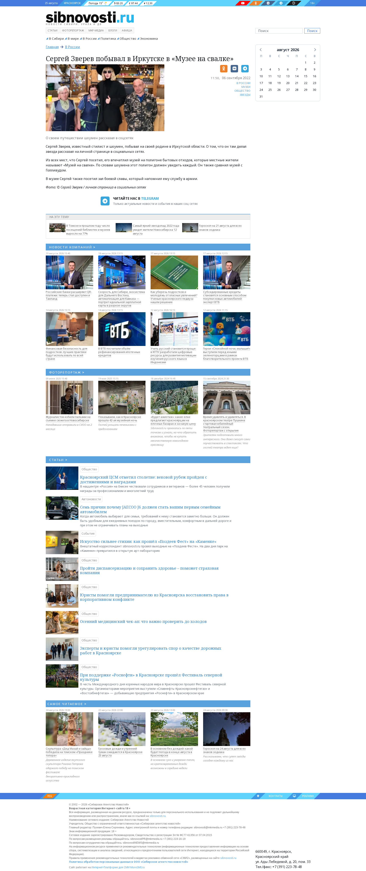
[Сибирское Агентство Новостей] (90, 16)
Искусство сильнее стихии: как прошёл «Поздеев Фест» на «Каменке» (148, 541)
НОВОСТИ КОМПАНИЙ (72, 247)
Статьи (52, 30)
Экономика (149, 38)
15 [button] (305, 76)
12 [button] (279, 76)
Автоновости (91, 499)
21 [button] (296, 83)
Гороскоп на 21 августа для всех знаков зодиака (220, 228)
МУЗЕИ (245, 87)
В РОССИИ (243, 83)
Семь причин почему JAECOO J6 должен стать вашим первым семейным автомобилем (150, 509)
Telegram (150, 198)
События (88, 533)
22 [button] (305, 83)
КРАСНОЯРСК (72, 3)
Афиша (127, 30)
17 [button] (261, 83)
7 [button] (297, 69)
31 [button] (261, 96)
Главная (52, 47)
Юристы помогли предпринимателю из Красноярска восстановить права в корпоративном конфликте (154, 597)
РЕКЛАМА (308, 796)
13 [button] (288, 76)
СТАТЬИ (58, 460)
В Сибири (56, 38)
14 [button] (296, 76)
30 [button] (314, 90)
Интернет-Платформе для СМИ (111, 867)
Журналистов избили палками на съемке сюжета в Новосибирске (68, 418)
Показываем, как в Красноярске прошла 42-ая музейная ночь (119, 418)
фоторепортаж (73, 30)
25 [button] (270, 90)
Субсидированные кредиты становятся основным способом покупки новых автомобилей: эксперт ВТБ (224, 297)
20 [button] (288, 83)
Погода (93, 3)
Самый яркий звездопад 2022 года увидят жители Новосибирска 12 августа (156, 230)
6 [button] (288, 69)
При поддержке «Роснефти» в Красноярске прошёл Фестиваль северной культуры (151, 677)
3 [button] (261, 69)
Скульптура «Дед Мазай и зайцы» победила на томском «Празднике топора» (69, 752)
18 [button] (270, 83)
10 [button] (261, 76)
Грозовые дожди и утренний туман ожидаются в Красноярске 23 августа (120, 752)
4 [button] (270, 69)
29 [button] (305, 90)
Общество (128, 38)
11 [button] (270, 76)
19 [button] (279, 83)
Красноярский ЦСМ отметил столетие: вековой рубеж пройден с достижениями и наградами (143, 479)
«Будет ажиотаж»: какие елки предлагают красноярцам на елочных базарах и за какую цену (173, 420)
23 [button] (314, 83)
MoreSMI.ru (137, 867)
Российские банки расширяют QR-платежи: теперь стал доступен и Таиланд (69, 295)
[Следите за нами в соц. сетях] (243, 3)
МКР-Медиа (96, 30)
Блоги (112, 30)
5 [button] (279, 69)
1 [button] (305, 62)
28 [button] (296, 90)
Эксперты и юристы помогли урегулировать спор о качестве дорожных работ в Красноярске (150, 650)
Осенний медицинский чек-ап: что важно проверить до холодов (143, 621)
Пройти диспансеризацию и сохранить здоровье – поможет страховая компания (149, 570)
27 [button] (288, 90)
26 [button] (279, 90)
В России (90, 38)
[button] (261, 49)
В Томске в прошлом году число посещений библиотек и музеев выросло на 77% (88, 230)
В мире (73, 38)
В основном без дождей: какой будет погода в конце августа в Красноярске (172, 752)
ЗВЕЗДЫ (245, 95)
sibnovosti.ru (158, 816)
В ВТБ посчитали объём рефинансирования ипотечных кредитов (119, 352)
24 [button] (261, 90)
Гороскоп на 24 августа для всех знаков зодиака (224, 750)
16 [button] (314, 76)
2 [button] (314, 62)
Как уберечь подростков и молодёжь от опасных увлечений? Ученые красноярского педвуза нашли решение (174, 297)
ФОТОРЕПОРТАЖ (67, 372)
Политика (108, 38)
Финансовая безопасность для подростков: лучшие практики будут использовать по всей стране (66, 354)
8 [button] (305, 69)
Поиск (312, 30)
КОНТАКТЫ (276, 796)
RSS (49, 796)
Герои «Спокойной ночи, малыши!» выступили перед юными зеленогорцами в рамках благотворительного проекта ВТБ (226, 354)
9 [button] (314, 69)
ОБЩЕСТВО (242, 91)
